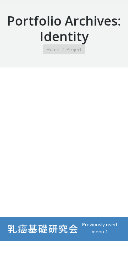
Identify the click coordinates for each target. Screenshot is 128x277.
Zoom (64, 142)
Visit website (45, 142)
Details (83, 142)
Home (53, 49)
